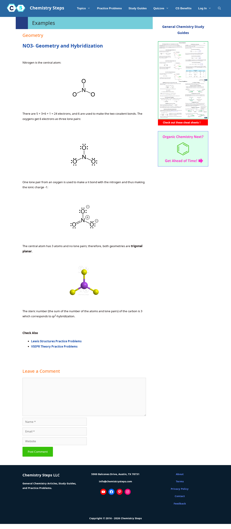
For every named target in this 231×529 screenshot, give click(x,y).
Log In (202, 8)
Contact (180, 496)
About (180, 474)
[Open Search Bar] (219, 8)
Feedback (180, 503)
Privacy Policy (180, 488)
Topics (81, 8)
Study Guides (138, 8)
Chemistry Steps (47, 8)
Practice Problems (109, 8)
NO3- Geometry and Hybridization (62, 45)
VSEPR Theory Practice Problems (54, 346)
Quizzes (158, 8)
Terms (180, 481)
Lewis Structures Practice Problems (56, 341)
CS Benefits (183, 8)
